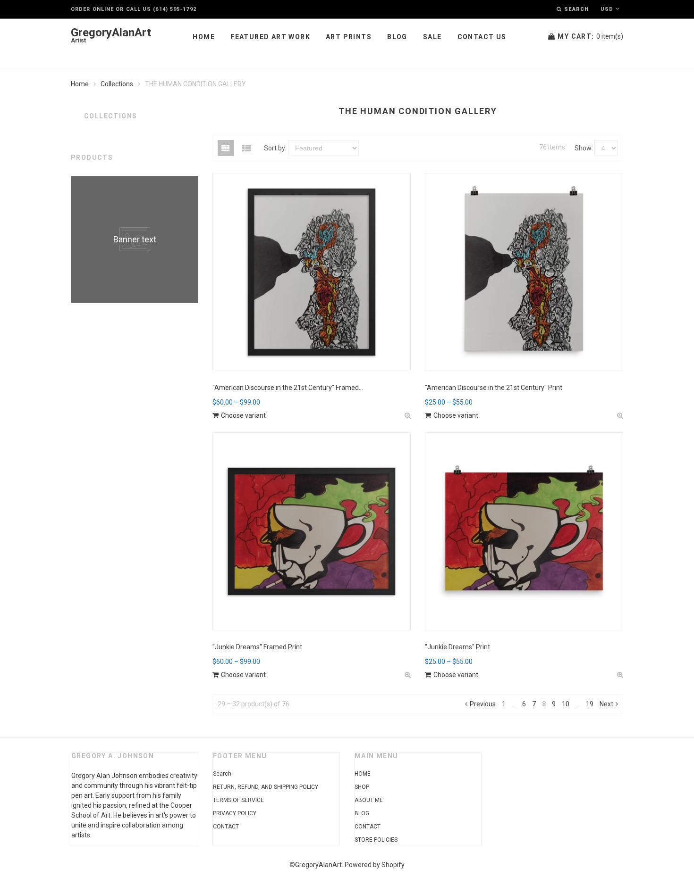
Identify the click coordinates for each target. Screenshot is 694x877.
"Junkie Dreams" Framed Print (257, 647)
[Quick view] (408, 416)
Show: (584, 148)
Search (222, 773)
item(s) (590, 36)
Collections (117, 84)
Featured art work (270, 37)
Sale (432, 37)
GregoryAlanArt (111, 35)
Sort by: (275, 148)
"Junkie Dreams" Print (457, 647)
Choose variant (243, 415)
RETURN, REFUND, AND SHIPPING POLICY (265, 787)
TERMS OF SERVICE (238, 800)
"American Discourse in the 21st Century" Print (493, 387)
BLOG (362, 813)
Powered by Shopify (375, 865)
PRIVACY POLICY (234, 813)
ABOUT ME (369, 800)
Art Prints (349, 37)
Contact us (482, 37)
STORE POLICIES (376, 839)
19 (589, 704)
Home (204, 37)
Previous (483, 704)
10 (565, 704)
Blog (397, 37)
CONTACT (226, 826)
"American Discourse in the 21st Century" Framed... (287, 387)
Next (606, 704)
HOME (363, 773)
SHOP (362, 787)
